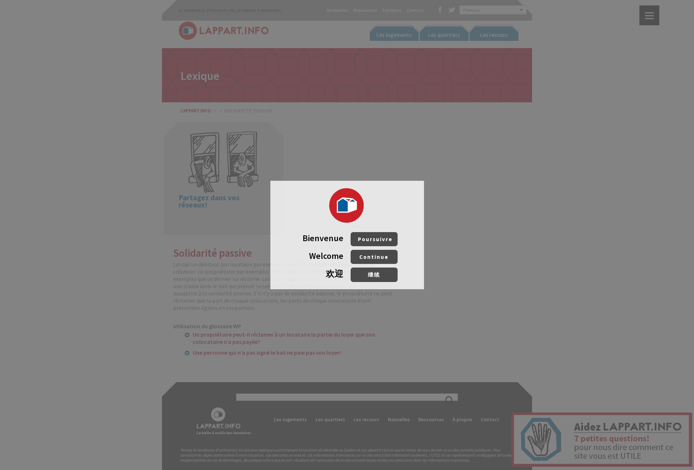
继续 (374, 274)
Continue (374, 256)
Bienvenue (348, 238)
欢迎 (353, 273)
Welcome (349, 255)
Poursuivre (375, 239)
